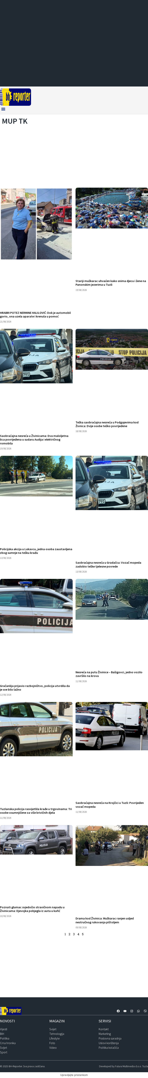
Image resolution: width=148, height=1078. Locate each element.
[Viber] (145, 1011)
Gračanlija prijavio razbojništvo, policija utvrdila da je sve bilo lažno (35, 687)
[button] (3, 109)
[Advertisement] (74, 155)
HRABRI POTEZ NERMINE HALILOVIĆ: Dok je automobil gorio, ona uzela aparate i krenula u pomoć (35, 314)
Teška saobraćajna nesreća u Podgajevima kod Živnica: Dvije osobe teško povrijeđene (107, 424)
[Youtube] (125, 1011)
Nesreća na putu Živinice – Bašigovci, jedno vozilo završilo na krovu (109, 674)
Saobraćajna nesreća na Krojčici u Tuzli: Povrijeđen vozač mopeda (110, 804)
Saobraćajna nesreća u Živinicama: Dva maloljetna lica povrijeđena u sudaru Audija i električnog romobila (34, 439)
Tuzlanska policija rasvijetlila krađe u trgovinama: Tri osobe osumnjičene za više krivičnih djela (36, 810)
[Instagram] (132, 1011)
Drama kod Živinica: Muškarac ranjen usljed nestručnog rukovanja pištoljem (105, 920)
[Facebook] (118, 1011)
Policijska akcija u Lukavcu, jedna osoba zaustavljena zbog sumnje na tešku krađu (36, 551)
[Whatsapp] (138, 1011)
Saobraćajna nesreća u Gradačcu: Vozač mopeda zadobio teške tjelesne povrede (108, 564)
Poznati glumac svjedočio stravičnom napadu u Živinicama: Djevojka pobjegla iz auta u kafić (32, 909)
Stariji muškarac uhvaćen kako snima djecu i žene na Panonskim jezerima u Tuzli (111, 282)
